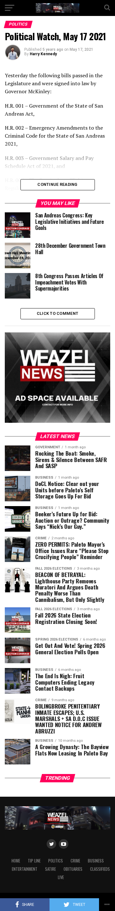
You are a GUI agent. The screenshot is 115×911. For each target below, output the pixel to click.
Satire (50, 869)
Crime (75, 861)
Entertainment (24, 869)
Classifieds (100, 869)
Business (96, 861)
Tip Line (34, 861)
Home (16, 861)
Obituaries (73, 869)
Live (61, 877)
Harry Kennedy (43, 54)
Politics (55, 861)
